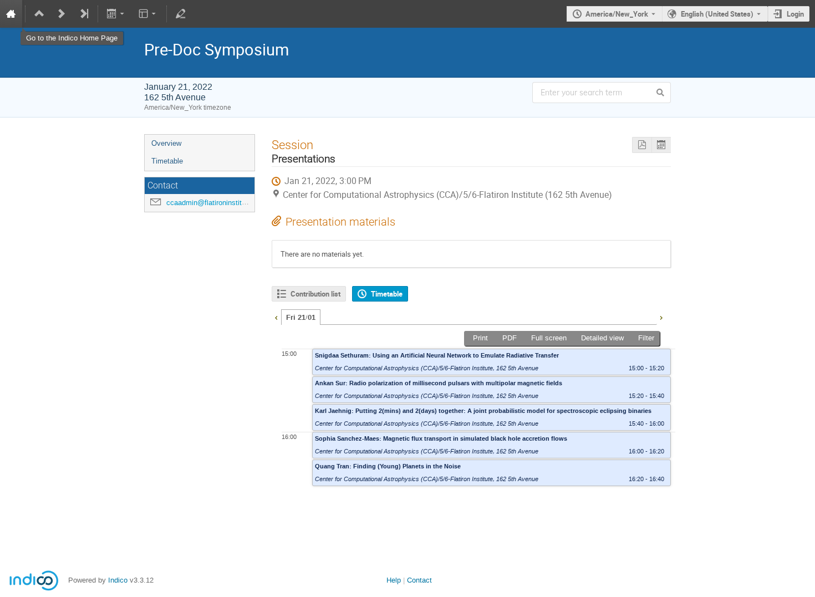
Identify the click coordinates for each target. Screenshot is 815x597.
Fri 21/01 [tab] (300, 318)
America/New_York (616, 14)
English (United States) (717, 14)
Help (393, 580)
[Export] (117, 14)
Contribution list (315, 294)
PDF (509, 338)
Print (480, 338)
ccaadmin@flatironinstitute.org (215, 202)
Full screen (549, 338)
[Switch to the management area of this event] (181, 14)
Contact (419, 580)
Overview (166, 143)
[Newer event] (61, 14)
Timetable (167, 161)
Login (795, 14)
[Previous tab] (276, 316)
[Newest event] (84, 14)
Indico (118, 580)
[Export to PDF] (641, 145)
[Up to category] (39, 14)
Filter (646, 338)
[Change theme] (148, 14)
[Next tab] (660, 316)
